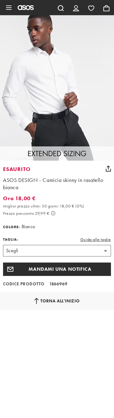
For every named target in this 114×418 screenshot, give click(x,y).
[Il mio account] (76, 7)
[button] (57, 269)
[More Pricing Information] (53, 213)
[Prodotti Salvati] (91, 7)
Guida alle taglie (95, 239)
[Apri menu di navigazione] (9, 7)
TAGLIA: (10, 239)
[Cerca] (60, 7)
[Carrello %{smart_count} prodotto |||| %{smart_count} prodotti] (106, 7)
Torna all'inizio (60, 301)
